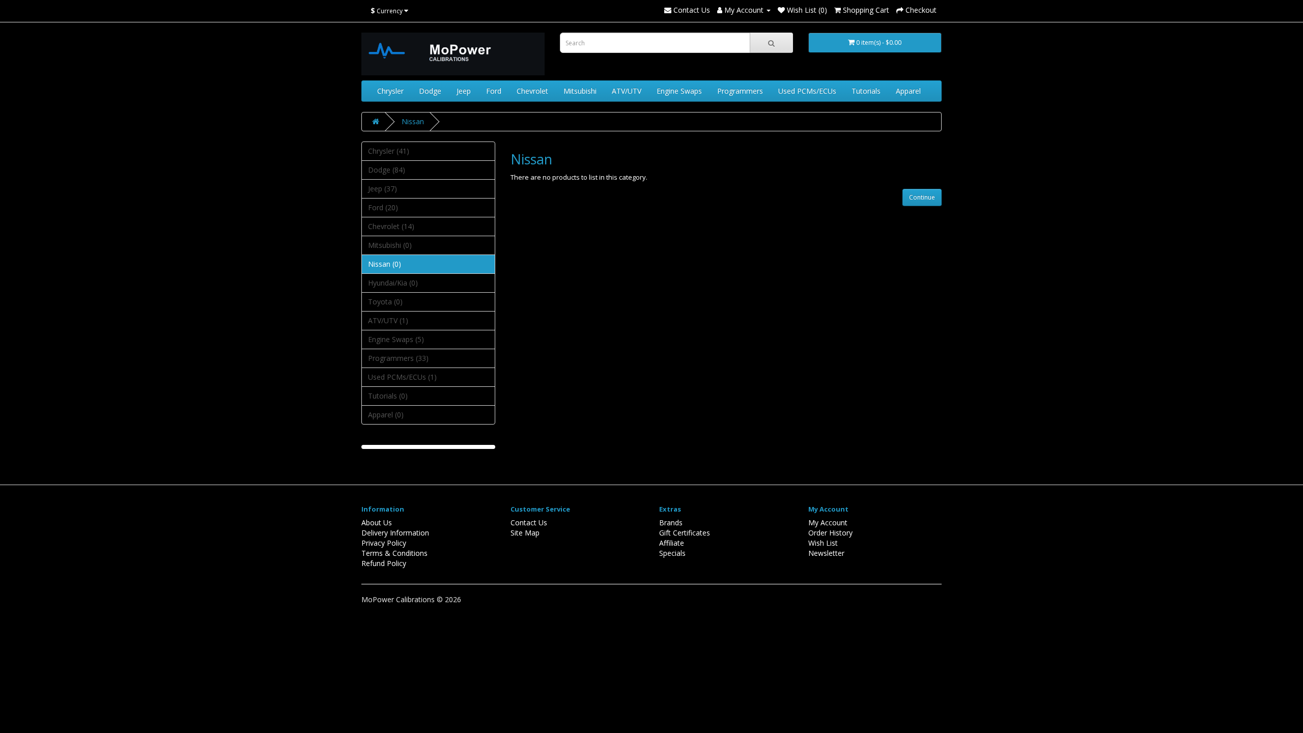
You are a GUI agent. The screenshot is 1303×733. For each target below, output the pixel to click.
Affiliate (671, 543)
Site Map (525, 533)
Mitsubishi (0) (390, 245)
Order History (830, 533)
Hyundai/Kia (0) (393, 283)
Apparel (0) (386, 414)
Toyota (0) (385, 301)
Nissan (413, 121)
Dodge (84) (386, 170)
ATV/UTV (626, 91)
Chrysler (390, 91)
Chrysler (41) (388, 151)
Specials (672, 553)
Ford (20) (383, 207)
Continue (922, 197)
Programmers (740, 91)
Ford (493, 91)
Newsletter (826, 553)
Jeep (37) (382, 188)
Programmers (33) (398, 358)
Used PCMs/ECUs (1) (402, 377)
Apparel (908, 91)
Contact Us (690, 10)
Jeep (464, 91)
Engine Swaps (679, 91)
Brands (671, 522)
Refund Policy (383, 563)
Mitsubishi (580, 91)
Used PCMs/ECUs (807, 91)
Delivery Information (395, 533)
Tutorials (866, 91)
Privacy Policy (383, 543)
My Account (827, 522)
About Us (376, 522)
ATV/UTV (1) (388, 320)
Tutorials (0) (388, 396)
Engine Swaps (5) (396, 339)
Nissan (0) (384, 264)
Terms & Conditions (394, 553)
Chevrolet (532, 91)
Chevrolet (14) (391, 226)
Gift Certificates (684, 533)
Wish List (823, 543)
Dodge (430, 91)
